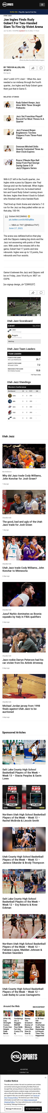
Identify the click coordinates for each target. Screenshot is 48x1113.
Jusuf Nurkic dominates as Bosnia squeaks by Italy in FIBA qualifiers (21, 615)
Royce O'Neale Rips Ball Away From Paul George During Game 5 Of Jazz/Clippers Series (27, 164)
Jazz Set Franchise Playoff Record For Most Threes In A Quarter (30, 119)
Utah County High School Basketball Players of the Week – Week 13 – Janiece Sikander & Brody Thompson (23, 859)
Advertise (24, 1069)
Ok (45, 1077)
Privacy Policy (13, 1098)
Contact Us (24, 1072)
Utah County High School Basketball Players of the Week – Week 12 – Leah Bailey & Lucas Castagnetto (22, 991)
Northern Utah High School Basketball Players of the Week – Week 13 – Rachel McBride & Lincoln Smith (24, 817)
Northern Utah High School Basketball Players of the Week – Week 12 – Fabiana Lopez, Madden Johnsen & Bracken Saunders (24, 948)
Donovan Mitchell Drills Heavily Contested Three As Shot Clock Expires (29, 149)
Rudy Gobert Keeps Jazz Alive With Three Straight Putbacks (28, 105)
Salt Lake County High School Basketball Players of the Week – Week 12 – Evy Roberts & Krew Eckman (21, 903)
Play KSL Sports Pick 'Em (27, 12)
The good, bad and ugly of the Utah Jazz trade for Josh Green (22, 523)
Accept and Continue (33, 1109)
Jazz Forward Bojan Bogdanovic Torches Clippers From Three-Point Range (29, 134)
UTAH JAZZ (8, 15)
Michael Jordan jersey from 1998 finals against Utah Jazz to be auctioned (21, 708)
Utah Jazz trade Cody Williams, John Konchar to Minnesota (23, 569)
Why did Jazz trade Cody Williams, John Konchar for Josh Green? (21, 477)
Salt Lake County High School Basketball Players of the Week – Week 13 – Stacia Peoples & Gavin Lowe (21, 774)
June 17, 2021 (16, 228)
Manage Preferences (13, 1109)
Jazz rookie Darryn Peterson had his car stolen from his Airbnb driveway (22, 661)
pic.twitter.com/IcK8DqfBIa (21, 219)
